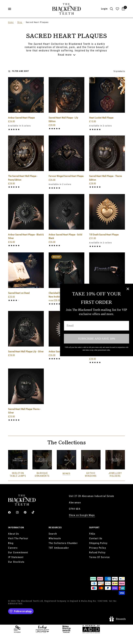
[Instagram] (19, 512)
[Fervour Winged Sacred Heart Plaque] (66, 153)
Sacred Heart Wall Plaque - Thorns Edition (105, 178)
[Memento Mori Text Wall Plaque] (107, 270)
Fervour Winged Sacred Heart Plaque (66, 176)
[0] (123, 9)
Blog (10, 543)
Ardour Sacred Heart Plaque (21, 117)
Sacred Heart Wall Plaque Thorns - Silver (24, 411)
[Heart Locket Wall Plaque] (107, 95)
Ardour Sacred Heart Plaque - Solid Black (65, 236)
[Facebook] (11, 512)
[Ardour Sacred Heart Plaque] (26, 95)
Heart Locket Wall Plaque (101, 117)
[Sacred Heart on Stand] (26, 270)
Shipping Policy (98, 543)
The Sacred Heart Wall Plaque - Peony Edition (23, 178)
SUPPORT (94, 527)
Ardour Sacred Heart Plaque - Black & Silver (26, 236)
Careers (13, 547)
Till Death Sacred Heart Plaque (104, 234)
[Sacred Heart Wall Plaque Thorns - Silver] (26, 386)
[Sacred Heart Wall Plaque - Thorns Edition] (107, 153)
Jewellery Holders (115, 474)
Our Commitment (18, 552)
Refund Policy (97, 552)
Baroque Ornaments (42, 474)
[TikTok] (35, 512)
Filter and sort (20, 71)
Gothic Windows (91, 474)
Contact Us (95, 538)
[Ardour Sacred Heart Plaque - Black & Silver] (26, 212)
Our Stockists (16, 561)
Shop (19, 22)
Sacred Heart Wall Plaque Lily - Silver (26, 351)
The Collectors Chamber (63, 543)
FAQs (92, 533)
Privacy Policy (97, 547)
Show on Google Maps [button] (82, 515)
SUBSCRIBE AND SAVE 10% (96, 338)
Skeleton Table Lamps (18, 474)
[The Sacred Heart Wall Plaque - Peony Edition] (26, 153)
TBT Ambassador (59, 547)
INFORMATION (16, 527)
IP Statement (15, 557)
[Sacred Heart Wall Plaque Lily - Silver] (26, 329)
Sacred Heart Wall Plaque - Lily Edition (63, 119)
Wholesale (55, 538)
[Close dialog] (127, 288)
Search (53, 533)
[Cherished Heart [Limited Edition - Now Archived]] (66, 270)
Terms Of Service (99, 557)
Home (11, 22)
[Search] (111, 9)
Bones (67, 473)
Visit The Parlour (18, 538)
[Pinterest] (27, 512)
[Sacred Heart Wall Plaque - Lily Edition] (66, 95)
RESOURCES (55, 527)
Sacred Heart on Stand (19, 293)
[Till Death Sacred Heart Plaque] (107, 212)
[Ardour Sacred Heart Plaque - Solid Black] (66, 212)
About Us (13, 533)
